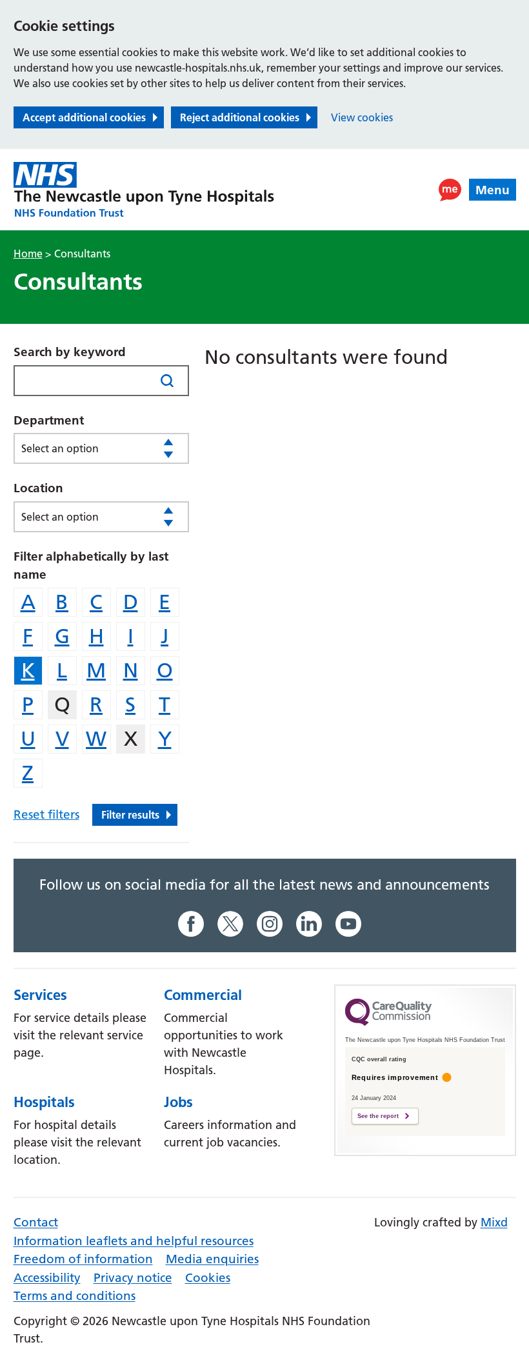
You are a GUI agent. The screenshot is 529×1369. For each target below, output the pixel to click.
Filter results (130, 814)
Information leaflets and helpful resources (134, 1241)
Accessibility (47, 1277)
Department (49, 420)
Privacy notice (133, 1277)
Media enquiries (212, 1259)
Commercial (203, 995)
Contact (36, 1222)
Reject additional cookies (239, 117)
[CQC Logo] (388, 1022)
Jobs (178, 1102)
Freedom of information (83, 1259)
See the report (378, 1116)
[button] (450, 190)
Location (38, 488)
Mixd (494, 1222)
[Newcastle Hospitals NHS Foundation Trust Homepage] (144, 189)
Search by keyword (70, 352)
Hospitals (44, 1102)
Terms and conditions (74, 1295)
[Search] (167, 380)
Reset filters (46, 814)
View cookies (362, 117)
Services (40, 995)
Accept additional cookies (84, 117)
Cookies (207, 1277)
